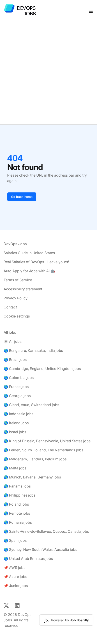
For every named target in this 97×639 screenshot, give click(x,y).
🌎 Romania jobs (18, 522)
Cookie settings (17, 316)
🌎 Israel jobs (15, 432)
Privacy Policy (16, 298)
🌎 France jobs (16, 386)
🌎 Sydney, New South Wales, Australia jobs (40, 549)
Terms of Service (18, 280)
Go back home (21, 197)
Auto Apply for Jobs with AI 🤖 (29, 271)
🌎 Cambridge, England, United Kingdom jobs (42, 368)
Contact (10, 307)
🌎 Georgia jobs (17, 395)
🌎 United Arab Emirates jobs (28, 558)
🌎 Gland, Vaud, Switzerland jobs (31, 404)
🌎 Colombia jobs (19, 377)
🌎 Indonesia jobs (18, 414)
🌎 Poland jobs (16, 504)
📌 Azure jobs (15, 576)
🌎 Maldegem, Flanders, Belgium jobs (35, 459)
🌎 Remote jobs (17, 513)
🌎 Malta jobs (15, 468)
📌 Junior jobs (16, 585)
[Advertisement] (48, 73)
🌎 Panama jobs (17, 486)
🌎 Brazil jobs (15, 359)
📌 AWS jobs (14, 567)
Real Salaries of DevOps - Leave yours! (36, 262)
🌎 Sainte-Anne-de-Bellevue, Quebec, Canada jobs (46, 531)
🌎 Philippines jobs (19, 495)
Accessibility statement (23, 289)
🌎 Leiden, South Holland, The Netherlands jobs (43, 450)
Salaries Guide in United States (29, 253)
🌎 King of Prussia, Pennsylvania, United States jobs (47, 441)
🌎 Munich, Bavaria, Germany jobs (32, 477)
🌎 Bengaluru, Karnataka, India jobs (33, 350)
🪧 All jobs (12, 341)
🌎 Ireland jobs (16, 423)
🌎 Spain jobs (15, 540)
